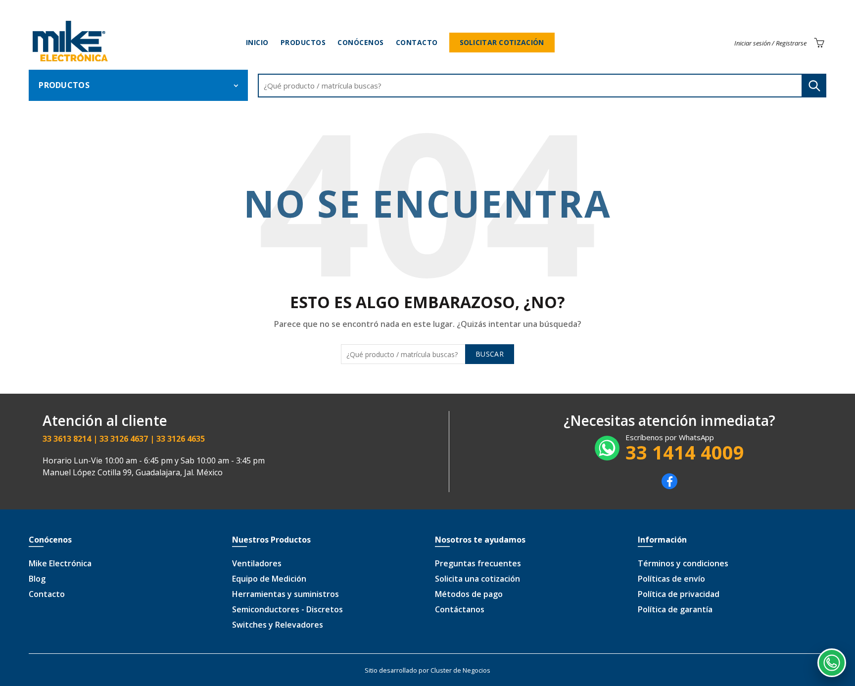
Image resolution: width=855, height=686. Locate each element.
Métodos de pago (469, 594)
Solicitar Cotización (502, 42)
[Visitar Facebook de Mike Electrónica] (669, 486)
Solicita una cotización (477, 578)
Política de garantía (675, 609)
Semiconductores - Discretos (287, 609)
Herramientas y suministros (285, 594)
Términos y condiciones (683, 563)
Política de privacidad (678, 594)
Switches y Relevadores (277, 624)
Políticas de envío (671, 578)
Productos (303, 42)
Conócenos (360, 42)
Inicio (257, 42)
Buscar (814, 85)
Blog (37, 578)
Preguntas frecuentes (478, 563)
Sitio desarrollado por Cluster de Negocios (427, 670)
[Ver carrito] (818, 42)
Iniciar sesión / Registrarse (770, 43)
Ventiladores (257, 563)
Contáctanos (459, 609)
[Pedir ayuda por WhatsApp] (831, 662)
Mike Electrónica (60, 563)
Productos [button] (64, 85)
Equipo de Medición (269, 578)
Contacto (417, 42)
